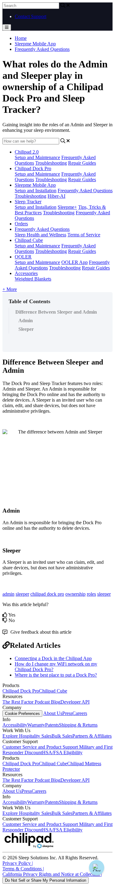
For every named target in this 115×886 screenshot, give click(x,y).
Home (21, 38)
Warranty (36, 725)
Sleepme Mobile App (35, 43)
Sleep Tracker (28, 201)
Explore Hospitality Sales (27, 736)
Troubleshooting (51, 163)
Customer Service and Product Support (40, 747)
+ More (9, 289)
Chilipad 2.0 (27, 152)
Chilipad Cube (29, 240)
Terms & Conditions (23, 868)
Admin (25, 320)
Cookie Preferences (22, 713)
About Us (52, 713)
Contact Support (30, 16)
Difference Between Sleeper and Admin (56, 312)
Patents (52, 725)
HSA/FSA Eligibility (62, 752)
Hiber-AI (56, 196)
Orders (21, 223)
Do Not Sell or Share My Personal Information (45, 880)
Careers (79, 713)
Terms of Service (83, 234)
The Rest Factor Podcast (26, 702)
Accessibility (14, 725)
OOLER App (74, 262)
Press (67, 713)
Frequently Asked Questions (42, 49)
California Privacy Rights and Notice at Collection (52, 874)
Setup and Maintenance (37, 157)
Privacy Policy (17, 863)
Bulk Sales (62, 736)
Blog (55, 702)
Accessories (26, 273)
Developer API (75, 702)
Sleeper (26, 329)
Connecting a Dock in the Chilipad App (53, 658)
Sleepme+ (67, 207)
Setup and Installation (35, 190)
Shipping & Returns (78, 725)
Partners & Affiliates (92, 736)
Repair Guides (82, 163)
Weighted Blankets (33, 278)
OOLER (23, 256)
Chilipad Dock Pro (33, 168)
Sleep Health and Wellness (40, 234)
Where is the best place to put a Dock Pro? (56, 675)
